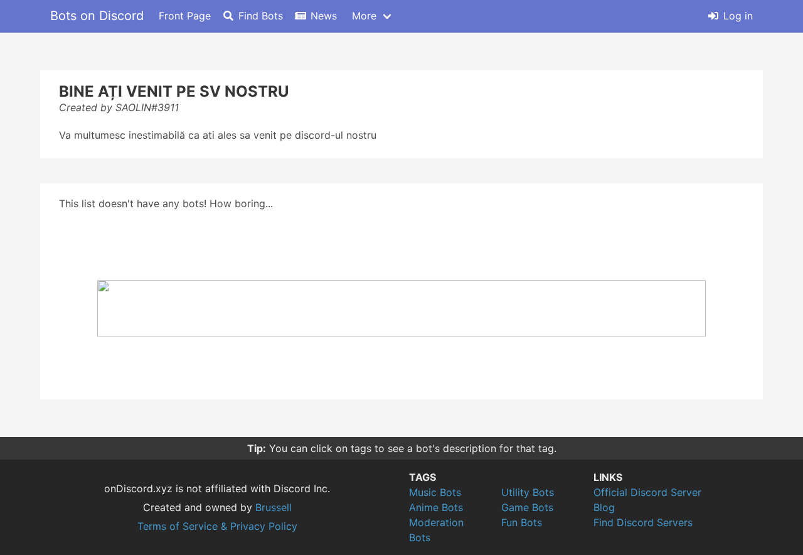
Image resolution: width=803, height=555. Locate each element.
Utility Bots (527, 492)
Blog (604, 507)
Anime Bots (436, 507)
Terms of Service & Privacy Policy (217, 526)
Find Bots (260, 15)
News (324, 15)
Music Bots (435, 492)
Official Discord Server (647, 492)
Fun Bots (521, 522)
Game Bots (527, 507)
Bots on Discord (97, 15)
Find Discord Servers (643, 522)
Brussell (273, 507)
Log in (738, 15)
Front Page (185, 15)
